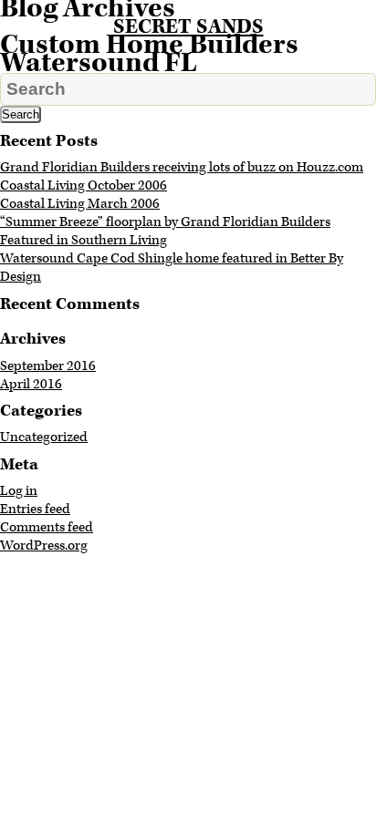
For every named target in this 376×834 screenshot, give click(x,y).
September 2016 (48, 366)
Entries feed (35, 509)
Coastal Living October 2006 (83, 185)
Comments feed (46, 527)
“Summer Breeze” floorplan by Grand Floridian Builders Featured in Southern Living (165, 231)
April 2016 (31, 384)
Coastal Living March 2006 (80, 203)
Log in (18, 490)
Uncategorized (44, 437)
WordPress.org (44, 545)
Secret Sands (188, 27)
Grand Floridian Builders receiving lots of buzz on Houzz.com (181, 167)
